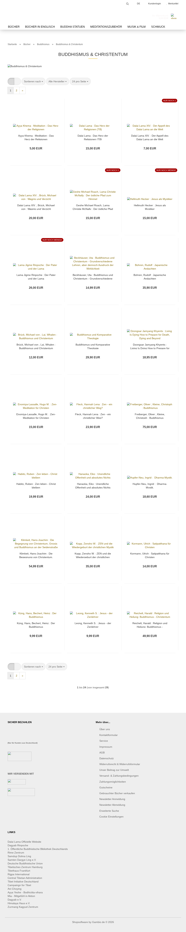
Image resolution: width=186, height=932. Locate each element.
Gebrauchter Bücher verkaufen (117, 793)
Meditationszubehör (106, 26)
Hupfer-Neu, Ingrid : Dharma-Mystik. (150, 485)
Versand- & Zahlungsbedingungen (119, 775)
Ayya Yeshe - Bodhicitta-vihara (25, 892)
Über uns (104, 729)
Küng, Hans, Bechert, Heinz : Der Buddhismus (36, 625)
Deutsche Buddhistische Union (25, 863)
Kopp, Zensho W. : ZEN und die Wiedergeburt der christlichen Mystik (93, 555)
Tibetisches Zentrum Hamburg (25, 867)
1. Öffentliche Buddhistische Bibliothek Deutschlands (38, 849)
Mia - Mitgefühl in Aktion (22, 896)
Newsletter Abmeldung (112, 804)
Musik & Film (137, 26)
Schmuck (158, 26)
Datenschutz (106, 758)
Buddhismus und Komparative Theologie (93, 346)
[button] (11, 81)
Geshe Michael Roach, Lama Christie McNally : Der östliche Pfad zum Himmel (93, 207)
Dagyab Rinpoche (18, 845)
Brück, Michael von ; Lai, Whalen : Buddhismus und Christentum (36, 346)
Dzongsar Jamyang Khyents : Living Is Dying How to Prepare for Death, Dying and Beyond (149, 346)
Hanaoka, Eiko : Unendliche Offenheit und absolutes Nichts (92, 485)
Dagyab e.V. (15, 899)
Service (103, 740)
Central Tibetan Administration (25, 877)
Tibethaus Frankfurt (19, 870)
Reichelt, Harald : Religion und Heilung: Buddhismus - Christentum (149, 625)
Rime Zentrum (16, 852)
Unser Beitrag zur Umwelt (114, 769)
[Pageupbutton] (176, 926)
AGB (102, 752)
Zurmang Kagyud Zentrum (23, 906)
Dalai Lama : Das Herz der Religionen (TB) (93, 137)
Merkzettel (172, 3)
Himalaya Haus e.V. (19, 903)
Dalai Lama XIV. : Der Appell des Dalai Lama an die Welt (149, 137)
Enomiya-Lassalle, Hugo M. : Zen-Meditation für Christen (36, 416)
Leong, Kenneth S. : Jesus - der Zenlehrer (93, 625)
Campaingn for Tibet (19, 885)
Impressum (105, 746)
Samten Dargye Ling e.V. (22, 859)
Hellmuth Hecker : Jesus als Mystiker (150, 207)
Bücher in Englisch (40, 26)
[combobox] (33, 81)
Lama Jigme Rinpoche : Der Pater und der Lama (36, 276)
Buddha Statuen (72, 26)
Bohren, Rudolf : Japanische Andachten (150, 276)
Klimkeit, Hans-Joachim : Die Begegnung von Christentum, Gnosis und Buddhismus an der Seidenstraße (36, 555)
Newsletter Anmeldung (112, 799)
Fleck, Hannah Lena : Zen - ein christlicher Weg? (93, 416)
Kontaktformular (108, 735)
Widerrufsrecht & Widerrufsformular (119, 764)
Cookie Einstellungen (111, 816)
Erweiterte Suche (109, 810)
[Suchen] (127, 3)
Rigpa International (19, 874)
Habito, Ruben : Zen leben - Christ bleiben (36, 485)
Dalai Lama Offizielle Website (24, 841)
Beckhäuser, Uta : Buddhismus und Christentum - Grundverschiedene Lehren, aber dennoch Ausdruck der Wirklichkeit (93, 276)
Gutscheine (105, 787)
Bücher (14, 26)
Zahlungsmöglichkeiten (112, 781)
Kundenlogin (154, 3)
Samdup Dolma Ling (19, 856)
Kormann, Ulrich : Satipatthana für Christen (149, 555)
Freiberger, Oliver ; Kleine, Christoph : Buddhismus (150, 416)
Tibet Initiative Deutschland (23, 881)
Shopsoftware (80, 922)
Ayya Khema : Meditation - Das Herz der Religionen (36, 137)
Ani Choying (14, 888)
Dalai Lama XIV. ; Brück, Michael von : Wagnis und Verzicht (36, 207)
